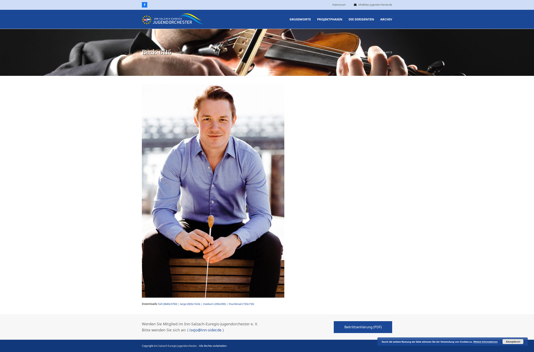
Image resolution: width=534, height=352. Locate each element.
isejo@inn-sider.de (205, 329)
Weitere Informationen (485, 341)
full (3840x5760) (167, 304)
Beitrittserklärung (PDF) (363, 327)
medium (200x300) (214, 304)
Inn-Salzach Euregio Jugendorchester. (175, 346)
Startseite (352, 52)
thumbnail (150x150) (241, 304)
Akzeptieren (513, 341)
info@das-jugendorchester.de (375, 4)
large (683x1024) (190, 304)
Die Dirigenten (368, 52)
